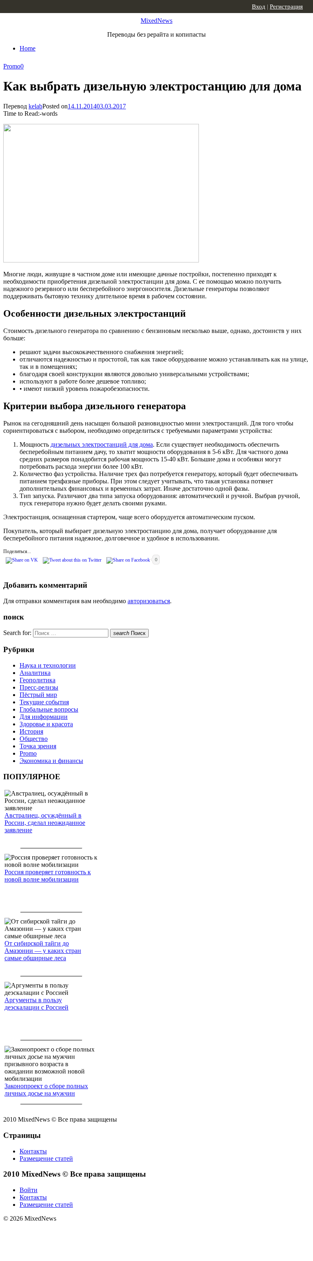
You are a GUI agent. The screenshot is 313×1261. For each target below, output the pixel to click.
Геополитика (37, 680)
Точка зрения (38, 746)
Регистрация (286, 6)
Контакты (33, 1151)
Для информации (44, 716)
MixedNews (156, 20)
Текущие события (44, 702)
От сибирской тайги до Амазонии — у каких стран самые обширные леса (42, 950)
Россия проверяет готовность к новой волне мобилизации (47, 876)
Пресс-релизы (39, 687)
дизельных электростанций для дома (102, 444)
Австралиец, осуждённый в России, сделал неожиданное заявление (44, 822)
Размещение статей (46, 1158)
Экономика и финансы (51, 760)
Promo (11, 66)
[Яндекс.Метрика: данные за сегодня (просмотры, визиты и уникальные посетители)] (67, 1233)
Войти (28, 1189)
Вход (258, 6)
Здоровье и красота (46, 724)
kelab (35, 106)
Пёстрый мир (38, 694)
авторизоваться (149, 600)
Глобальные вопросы (49, 709)
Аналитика (35, 672)
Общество (34, 738)
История (31, 731)
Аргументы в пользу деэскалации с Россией (36, 1003)
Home (27, 48)
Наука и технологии (48, 665)
